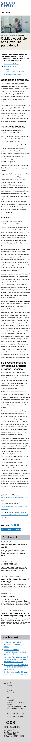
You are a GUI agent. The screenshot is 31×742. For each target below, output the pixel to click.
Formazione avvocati (15, 708)
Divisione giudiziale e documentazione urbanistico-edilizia (16, 644)
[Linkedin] (18, 525)
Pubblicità (10, 700)
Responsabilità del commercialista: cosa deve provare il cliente (15, 651)
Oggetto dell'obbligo (10, 66)
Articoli (8, 12)
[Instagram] (7, 722)
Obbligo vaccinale (9, 564)
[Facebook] (15, 525)
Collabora (10, 692)
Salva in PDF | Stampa (11, 529)
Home (2, 12)
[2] (20, 177)
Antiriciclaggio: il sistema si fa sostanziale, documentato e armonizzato (16, 666)
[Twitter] (12, 525)
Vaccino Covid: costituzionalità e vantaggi (15, 580)
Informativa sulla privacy (16, 717)
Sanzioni (6, 69)
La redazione (12, 688)
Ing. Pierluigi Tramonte (8, 35)
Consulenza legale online (16, 706)
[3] (18, 270)
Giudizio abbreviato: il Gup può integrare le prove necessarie (17, 673)
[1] (14, 162)
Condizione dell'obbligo (11, 64)
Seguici (9, 690)
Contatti (10, 686)
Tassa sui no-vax (9, 596)
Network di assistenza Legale (15, 703)
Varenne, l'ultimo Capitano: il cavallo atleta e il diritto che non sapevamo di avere (16, 659)
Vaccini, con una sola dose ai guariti (14, 545)
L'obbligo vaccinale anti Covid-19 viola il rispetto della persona (14, 514)
